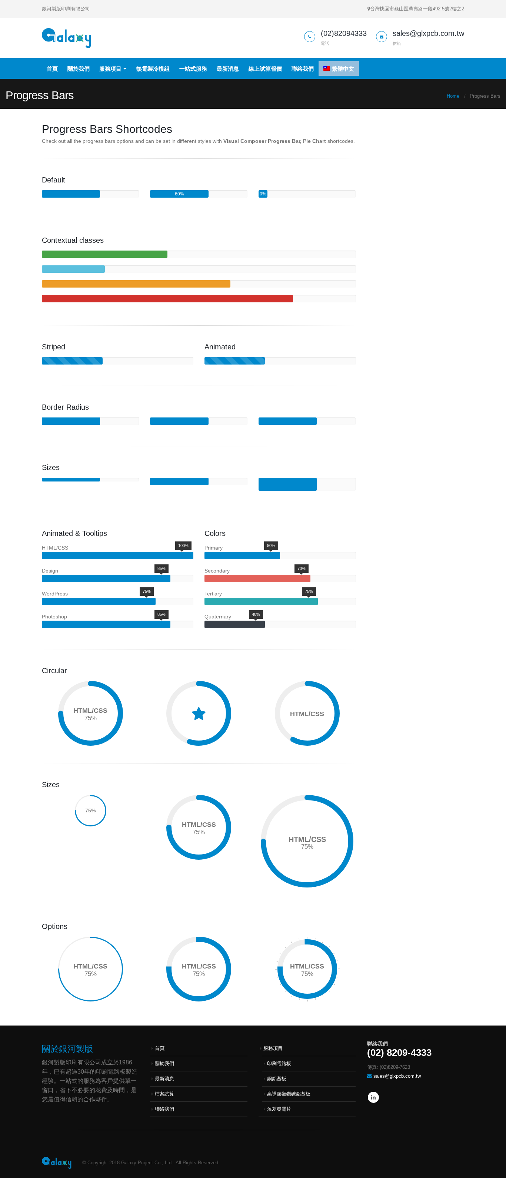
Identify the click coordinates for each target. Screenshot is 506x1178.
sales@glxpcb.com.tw (397, 1076)
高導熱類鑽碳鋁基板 (288, 1094)
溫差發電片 (279, 1109)
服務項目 (110, 69)
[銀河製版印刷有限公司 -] (66, 38)
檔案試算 (164, 1094)
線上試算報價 (265, 69)
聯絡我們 (303, 69)
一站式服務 (193, 69)
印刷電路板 (279, 1063)
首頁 (52, 69)
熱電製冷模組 (153, 69)
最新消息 (228, 69)
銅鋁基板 (276, 1078)
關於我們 (78, 69)
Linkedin (373, 1097)
